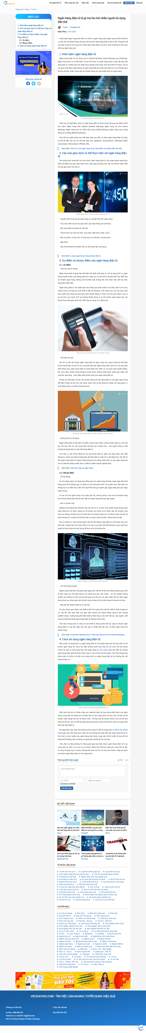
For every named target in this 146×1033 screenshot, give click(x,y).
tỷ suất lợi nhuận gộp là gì (90, 872)
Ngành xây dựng (65, 946)
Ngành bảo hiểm (81, 936)
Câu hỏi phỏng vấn (114, 3)
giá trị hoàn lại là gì (118, 879)
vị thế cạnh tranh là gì (90, 882)
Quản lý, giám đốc (83, 952)
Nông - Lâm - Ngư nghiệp (102, 949)
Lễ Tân (61, 934)
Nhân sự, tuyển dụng (84, 946)
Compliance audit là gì (67, 877)
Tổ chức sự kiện (65, 959)
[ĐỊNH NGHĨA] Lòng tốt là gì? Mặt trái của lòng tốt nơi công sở (91, 829)
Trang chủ (19, 9)
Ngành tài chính (101, 944)
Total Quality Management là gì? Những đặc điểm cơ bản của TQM (92, 855)
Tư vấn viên (114, 959)
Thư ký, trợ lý (64, 957)
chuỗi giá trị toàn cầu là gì (69, 890)
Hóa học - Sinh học (105, 921)
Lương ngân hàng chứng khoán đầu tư (85, 256)
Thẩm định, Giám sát (103, 954)
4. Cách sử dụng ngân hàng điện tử (32, 46)
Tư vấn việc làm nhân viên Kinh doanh (90, 959)
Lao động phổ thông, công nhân (105, 931)
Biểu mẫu (85, 3)
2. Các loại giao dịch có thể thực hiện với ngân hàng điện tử (34, 29)
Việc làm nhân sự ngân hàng (81, 468)
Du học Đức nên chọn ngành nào (71, 897)
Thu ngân (77, 957)
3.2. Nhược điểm (25, 43)
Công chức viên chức (108, 918)
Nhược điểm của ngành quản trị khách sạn (101, 895)
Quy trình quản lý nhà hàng (113, 882)
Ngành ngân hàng (66, 944)
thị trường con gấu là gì (68, 879)
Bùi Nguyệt (84, 833)
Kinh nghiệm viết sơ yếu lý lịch (99, 926)
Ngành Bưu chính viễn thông (103, 936)
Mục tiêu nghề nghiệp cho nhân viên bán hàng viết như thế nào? (68, 829)
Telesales (86, 954)
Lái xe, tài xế (83, 931)
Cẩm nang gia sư (102, 916)
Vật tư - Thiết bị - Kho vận (68, 962)
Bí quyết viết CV (65, 916)
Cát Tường (84, 859)
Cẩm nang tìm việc (71, 3)
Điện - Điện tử (99, 964)
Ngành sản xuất (84, 944)
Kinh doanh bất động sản (90, 923)
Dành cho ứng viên (66, 921)
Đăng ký (139, 3)
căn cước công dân (107, 650)
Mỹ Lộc (59, 833)
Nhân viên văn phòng (67, 949)
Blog (27, 9)
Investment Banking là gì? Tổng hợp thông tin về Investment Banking (97, 635)
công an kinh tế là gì (112, 887)
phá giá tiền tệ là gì (108, 892)
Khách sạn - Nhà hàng (67, 923)
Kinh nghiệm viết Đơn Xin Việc (98, 929)
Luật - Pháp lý (74, 934)
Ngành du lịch (89, 939)
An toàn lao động (65, 913)
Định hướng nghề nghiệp (68, 967)
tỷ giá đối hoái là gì (112, 872)
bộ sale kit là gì (64, 900)
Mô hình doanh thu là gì (88, 884)
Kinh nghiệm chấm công (114, 923)
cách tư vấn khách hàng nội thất (106, 874)
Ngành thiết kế (117, 944)
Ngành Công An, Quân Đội (69, 939)
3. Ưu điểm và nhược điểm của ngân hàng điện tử (32, 35)
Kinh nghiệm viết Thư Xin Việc (70, 929)
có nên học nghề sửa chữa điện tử (72, 887)
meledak (101, 934)
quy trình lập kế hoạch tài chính (93, 879)
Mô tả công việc (98, 3)
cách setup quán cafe (88, 892)
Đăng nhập (129, 3)
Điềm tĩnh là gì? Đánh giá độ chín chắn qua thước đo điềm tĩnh (116, 829)
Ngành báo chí (64, 936)
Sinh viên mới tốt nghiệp (68, 954)
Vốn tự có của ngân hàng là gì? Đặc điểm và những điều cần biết (96, 148)
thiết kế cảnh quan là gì (68, 882)
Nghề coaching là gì (66, 884)
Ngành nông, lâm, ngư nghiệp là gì (94, 877)
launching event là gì (67, 892)
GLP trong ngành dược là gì (69, 895)
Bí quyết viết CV (55, 3)
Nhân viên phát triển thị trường (108, 946)
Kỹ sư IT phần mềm (66, 931)
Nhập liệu (83, 949)
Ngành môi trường (109, 941)
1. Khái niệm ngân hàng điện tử (30, 25)
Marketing (88, 934)
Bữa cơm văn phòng (83, 916)
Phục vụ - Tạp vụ (65, 952)
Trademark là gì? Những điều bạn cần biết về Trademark (116, 855)
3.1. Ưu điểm (24, 40)
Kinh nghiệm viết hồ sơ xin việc (70, 926)
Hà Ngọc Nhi (109, 859)
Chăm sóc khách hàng (86, 918)
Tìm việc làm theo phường (96, 957)
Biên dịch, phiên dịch (97, 913)
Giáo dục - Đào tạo (85, 921)
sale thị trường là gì (83, 900)
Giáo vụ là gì (94, 887)
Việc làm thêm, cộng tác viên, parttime (97, 962)
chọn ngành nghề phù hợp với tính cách (74, 874)
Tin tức (33, 9)
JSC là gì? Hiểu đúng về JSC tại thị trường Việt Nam (68, 855)
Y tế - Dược (84, 964)
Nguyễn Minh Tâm (62, 859)
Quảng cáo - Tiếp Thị (103, 952)
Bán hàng (81, 913)
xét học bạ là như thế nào (104, 900)
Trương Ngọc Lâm (74, 27)
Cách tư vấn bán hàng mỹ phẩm (96, 890)
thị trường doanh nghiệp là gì (100, 897)
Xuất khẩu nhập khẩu (67, 964)
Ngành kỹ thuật (65, 941)
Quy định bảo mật (59, 1012)
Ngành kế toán (105, 939)
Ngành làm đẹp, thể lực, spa (86, 941)
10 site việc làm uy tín (67, 872)
